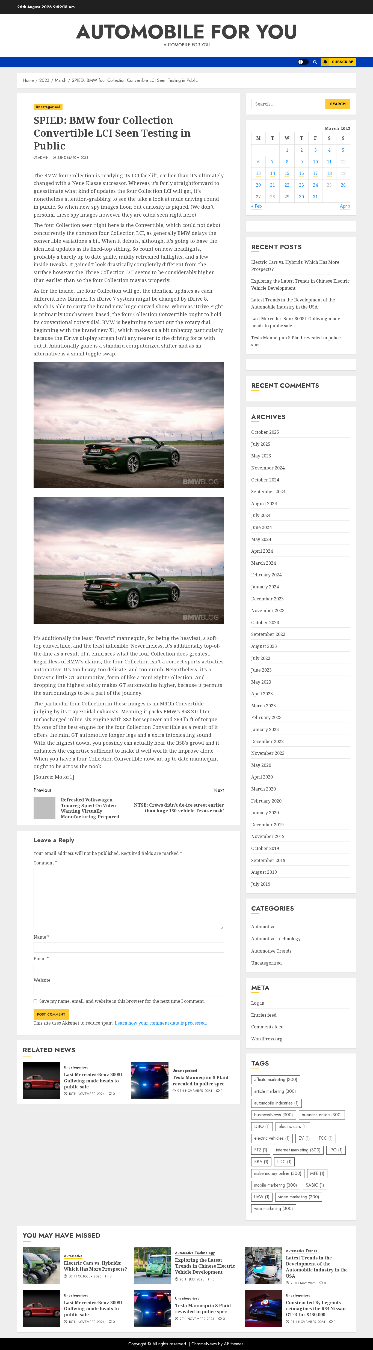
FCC (326, 1138)
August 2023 (264, 646)
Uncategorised (48, 106)
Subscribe (342, 62)
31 (315, 197)
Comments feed (267, 1027)
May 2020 (261, 765)
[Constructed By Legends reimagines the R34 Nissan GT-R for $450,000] (263, 1308)
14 (272, 173)
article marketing (275, 1091)
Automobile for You (186, 31)
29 (287, 197)
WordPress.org (267, 1039)
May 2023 (261, 682)
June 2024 (261, 527)
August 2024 (264, 504)
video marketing (298, 1197)
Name (41, 937)
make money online (277, 1173)
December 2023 (267, 599)
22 (287, 185)
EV (304, 1138)
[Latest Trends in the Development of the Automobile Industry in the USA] (263, 1265)
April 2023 (262, 694)
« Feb (256, 206)
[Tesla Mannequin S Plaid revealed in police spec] (149, 1080)
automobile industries (276, 1103)
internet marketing (298, 1150)
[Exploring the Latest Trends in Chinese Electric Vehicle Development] (152, 1265)
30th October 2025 (85, 1276)
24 (315, 185)
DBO (262, 1126)
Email (41, 959)
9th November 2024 (194, 1091)
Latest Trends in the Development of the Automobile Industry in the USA (317, 1267)
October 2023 (265, 622)
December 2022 (267, 741)
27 (258, 197)
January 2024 (265, 587)
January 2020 (265, 813)
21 (272, 185)
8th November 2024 (308, 1322)
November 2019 (268, 836)
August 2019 (264, 872)
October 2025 (265, 432)
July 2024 (260, 515)
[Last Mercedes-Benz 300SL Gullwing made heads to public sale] (41, 1080)
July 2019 (260, 884)
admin (43, 158)
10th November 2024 (87, 1094)
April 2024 (262, 551)
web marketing (273, 1208)
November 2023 (268, 610)
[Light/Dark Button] (303, 62)
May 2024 (261, 539)
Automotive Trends (271, 951)
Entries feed (264, 1015)
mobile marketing (275, 1185)
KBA (261, 1162)
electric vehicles (272, 1138)
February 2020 (266, 801)
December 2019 (267, 825)
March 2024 (263, 563)
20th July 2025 (191, 1279)
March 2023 (263, 706)
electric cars (293, 1126)
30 (301, 197)
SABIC (315, 1185)
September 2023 (268, 634)
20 (258, 185)
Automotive (263, 927)
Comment (45, 863)
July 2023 (260, 658)
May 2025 (261, 456)
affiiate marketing (275, 1079)
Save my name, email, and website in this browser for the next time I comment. (122, 1001)
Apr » (345, 206)
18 (329, 173)
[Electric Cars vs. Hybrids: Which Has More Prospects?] (41, 1265)
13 (258, 173)
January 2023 (265, 729)
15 (287, 173)
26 (343, 185)
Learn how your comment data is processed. (161, 1023)
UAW (262, 1197)
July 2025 (260, 444)
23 (301, 185)
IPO (336, 1150)
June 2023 (261, 670)
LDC (284, 1162)
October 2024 (265, 480)
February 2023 (266, 717)
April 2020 (262, 777)
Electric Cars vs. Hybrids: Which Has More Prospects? (95, 1266)
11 (329, 162)
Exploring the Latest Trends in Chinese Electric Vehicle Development (205, 1266)
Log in (257, 1003)
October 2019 (265, 848)
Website (42, 980)
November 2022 (268, 753)
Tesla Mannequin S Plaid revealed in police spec (201, 1080)
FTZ (260, 1150)
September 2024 (268, 492)
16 (301, 173)
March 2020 (263, 789)
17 (315, 173)
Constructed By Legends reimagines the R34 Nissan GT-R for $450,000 (316, 1309)
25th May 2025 (303, 1283)
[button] (315, 62)
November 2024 (268, 468)
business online (322, 1115)
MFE (317, 1173)
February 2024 (266, 575)
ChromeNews (204, 1344)
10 (315, 162)
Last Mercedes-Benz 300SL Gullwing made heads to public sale (93, 1080)
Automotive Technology (276, 939)
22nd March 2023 (72, 158)
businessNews (273, 1115)
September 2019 (268, 860)
